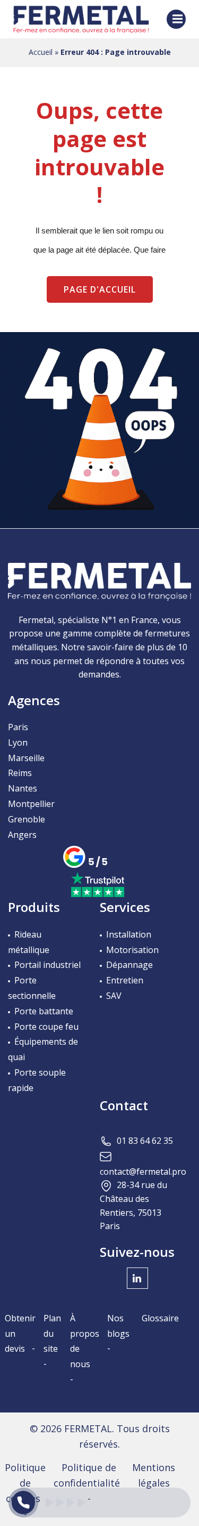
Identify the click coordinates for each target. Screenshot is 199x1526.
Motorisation (132, 950)
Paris (18, 727)
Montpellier (31, 804)
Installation (128, 934)
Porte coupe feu (46, 1026)
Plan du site (52, 1333)
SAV (114, 996)
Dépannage (129, 965)
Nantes (22, 788)
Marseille (26, 758)
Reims (20, 773)
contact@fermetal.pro (143, 1171)
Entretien (124, 980)
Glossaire (160, 1318)
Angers (22, 835)
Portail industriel (47, 965)
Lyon (18, 742)
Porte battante (43, 1011)
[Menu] (176, 19)
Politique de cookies (25, 1483)
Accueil (41, 52)
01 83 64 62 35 (145, 1140)
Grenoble (26, 819)
